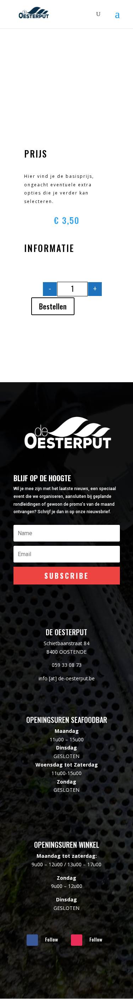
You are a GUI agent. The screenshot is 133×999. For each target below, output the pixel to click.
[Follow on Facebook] (32, 940)
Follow (51, 939)
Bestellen (53, 306)
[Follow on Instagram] (76, 940)
